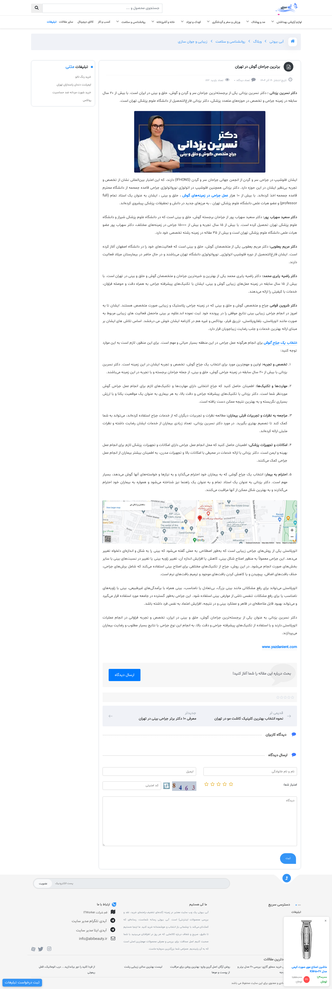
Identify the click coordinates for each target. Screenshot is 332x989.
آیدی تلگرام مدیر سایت (89, 921)
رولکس (87, 100)
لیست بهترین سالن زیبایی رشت (143, 967)
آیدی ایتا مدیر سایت (91, 930)
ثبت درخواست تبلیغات (22, 982)
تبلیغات (296, 912)
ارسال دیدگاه (124, 675)
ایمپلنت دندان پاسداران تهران (74, 85)
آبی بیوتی (276, 41)
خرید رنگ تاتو (83, 77)
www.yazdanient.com (279, 647)
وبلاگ (257, 41)
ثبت (287, 859)
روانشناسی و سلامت (230, 41)
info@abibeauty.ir (93, 939)
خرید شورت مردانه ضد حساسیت (71, 92)
